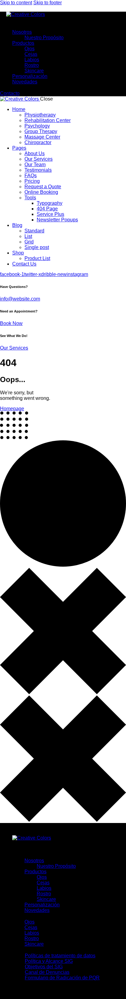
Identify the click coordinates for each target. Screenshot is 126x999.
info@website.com (20, 298)
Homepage (12, 408)
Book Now (11, 323)
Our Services (14, 347)
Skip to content (16, 2)
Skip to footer (47, 2)
